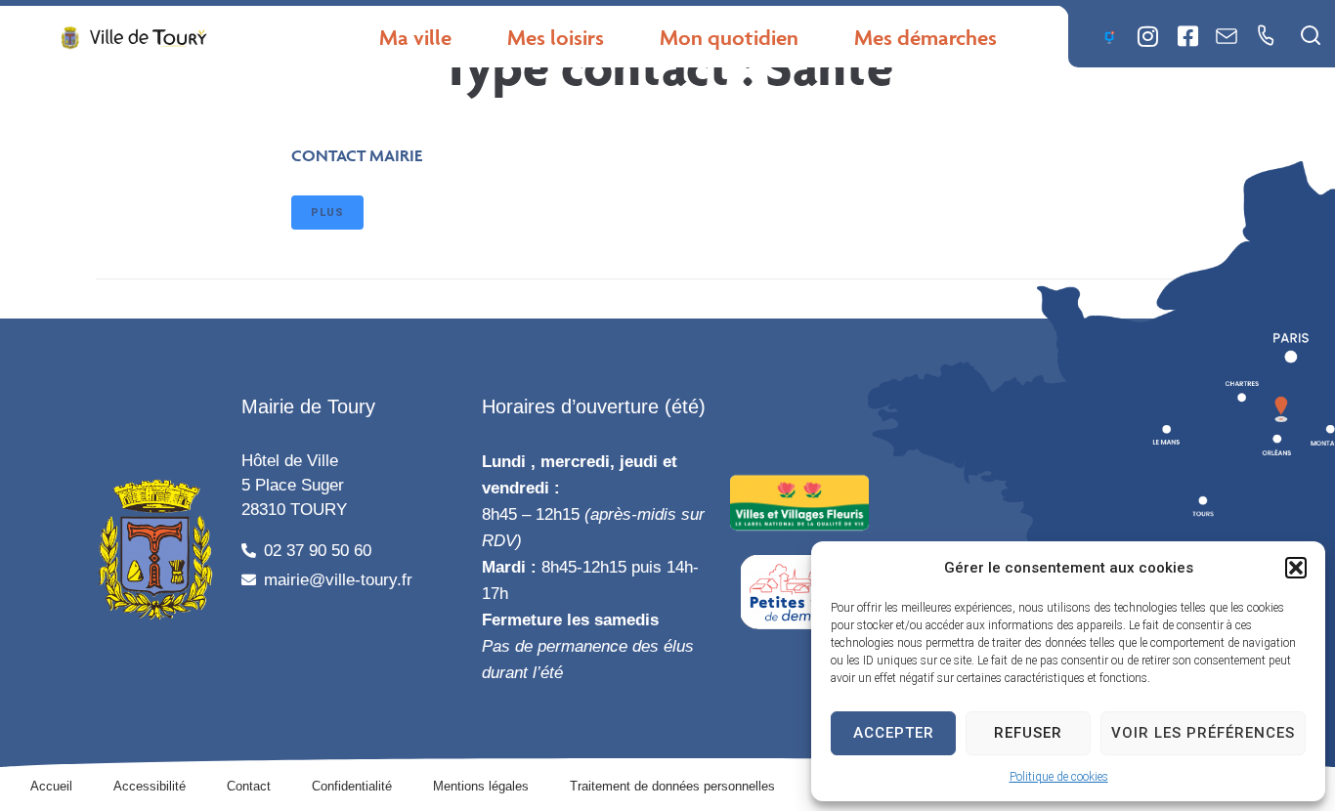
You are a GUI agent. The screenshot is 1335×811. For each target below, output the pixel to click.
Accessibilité (149, 786)
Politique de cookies (1059, 777)
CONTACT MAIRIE (356, 155)
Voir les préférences (1203, 733)
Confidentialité (352, 786)
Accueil (51, 786)
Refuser (1028, 733)
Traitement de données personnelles (672, 786)
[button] (1296, 567)
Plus (327, 212)
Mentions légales (481, 786)
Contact (249, 786)
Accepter (893, 733)
